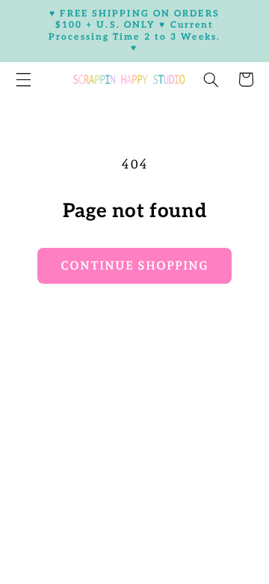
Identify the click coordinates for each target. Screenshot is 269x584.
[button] (211, 79)
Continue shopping (134, 265)
